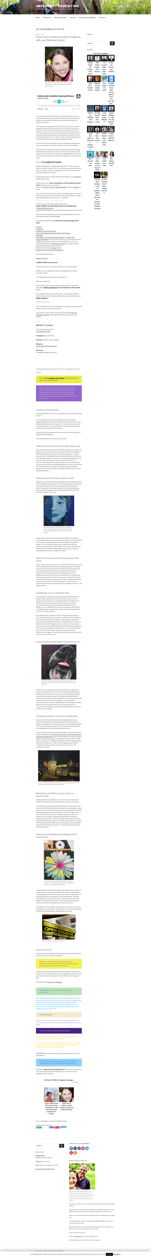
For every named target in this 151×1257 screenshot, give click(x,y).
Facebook (45, 187)
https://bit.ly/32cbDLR (58, 244)
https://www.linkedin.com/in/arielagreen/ (49, 250)
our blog (76, 177)
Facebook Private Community (46, 231)
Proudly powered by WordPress (54, 1251)
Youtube (39, 227)
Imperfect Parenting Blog (87, 17)
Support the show (42, 258)
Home (37, 17)
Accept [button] (109, 1254)
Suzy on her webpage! (54, 982)
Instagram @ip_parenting (44, 208)
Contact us (102, 17)
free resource (78, 1236)
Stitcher (52, 187)
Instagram (39, 229)
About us (73, 17)
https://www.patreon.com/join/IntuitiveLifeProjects (53, 233)
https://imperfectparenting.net (46, 346)
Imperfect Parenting (57, 6)
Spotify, (75, 187)
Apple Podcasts (61, 187)
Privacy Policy (39, 1251)
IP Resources (47, 17)
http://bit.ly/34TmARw (43, 331)
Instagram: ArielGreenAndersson (45, 1169)
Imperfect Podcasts (60, 17)
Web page (39, 235)
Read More (117, 1254)
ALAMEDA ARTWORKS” (56, 378)
